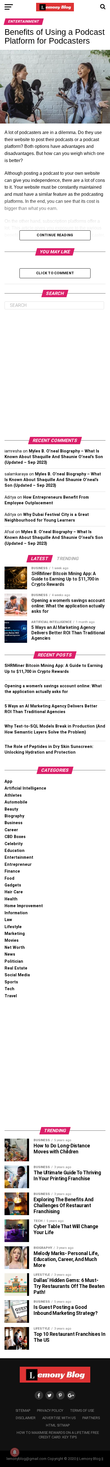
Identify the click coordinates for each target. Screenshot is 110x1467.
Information (16, 913)
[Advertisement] (55, 373)
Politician (14, 961)
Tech (9, 988)
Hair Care (14, 892)
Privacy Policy (50, 1410)
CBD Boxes (15, 836)
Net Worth (15, 947)
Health (11, 899)
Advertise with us (59, 1418)
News (10, 954)
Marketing (15, 933)
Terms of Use (82, 1410)
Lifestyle (13, 926)
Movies (12, 940)
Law (8, 919)
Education (15, 850)
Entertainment (19, 857)
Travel (11, 996)
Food (9, 878)
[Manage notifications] (14, 1452)
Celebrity (14, 843)
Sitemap (23, 1410)
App (8, 781)
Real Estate (16, 968)
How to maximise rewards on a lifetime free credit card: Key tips (58, 1434)
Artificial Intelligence (25, 788)
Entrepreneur (18, 864)
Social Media (17, 975)
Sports (11, 982)
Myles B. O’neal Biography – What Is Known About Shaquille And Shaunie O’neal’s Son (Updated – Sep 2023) (54, 457)
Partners (91, 1418)
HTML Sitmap (58, 1425)
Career (11, 830)
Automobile (16, 802)
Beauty (11, 809)
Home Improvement (24, 905)
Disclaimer (26, 1418)
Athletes (13, 795)
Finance (12, 871)
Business (14, 822)
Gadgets (13, 885)
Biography (14, 816)
